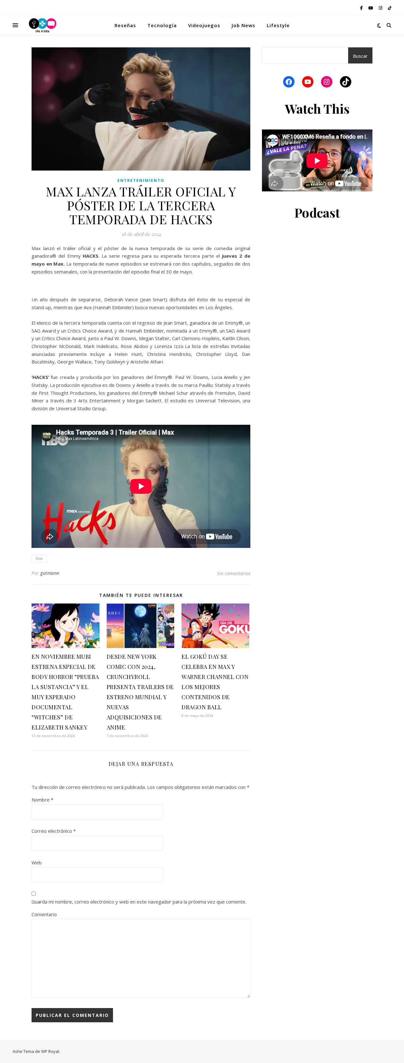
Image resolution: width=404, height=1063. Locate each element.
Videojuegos (204, 25)
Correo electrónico (54, 831)
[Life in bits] (42, 25)
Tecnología (162, 25)
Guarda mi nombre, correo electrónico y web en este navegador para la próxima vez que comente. (139, 901)
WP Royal (50, 1051)
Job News (243, 25)
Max (39, 558)
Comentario (44, 914)
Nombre (42, 799)
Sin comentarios (233, 573)
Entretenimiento (140, 180)
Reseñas (125, 25)
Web (37, 862)
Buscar (360, 56)
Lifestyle (278, 25)
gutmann (49, 573)
